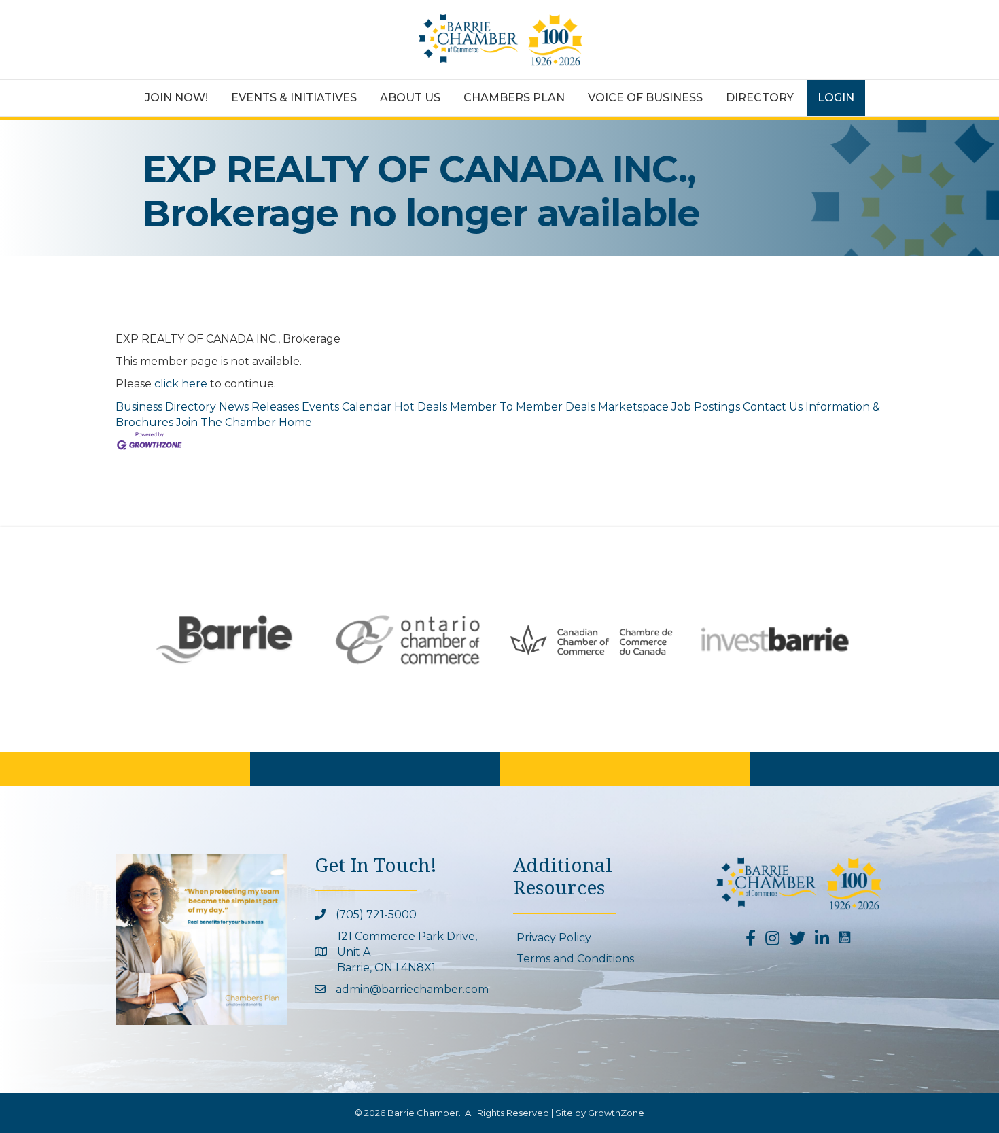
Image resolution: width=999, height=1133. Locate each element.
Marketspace (633, 406)
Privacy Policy (553, 937)
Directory (760, 97)
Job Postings (705, 406)
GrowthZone (616, 1112)
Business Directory (166, 406)
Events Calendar (346, 406)
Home (295, 422)
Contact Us (773, 406)
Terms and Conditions (575, 958)
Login (836, 97)
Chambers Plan (514, 97)
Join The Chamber (226, 422)
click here (180, 383)
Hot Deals (420, 406)
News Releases (259, 406)
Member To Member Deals (522, 406)
